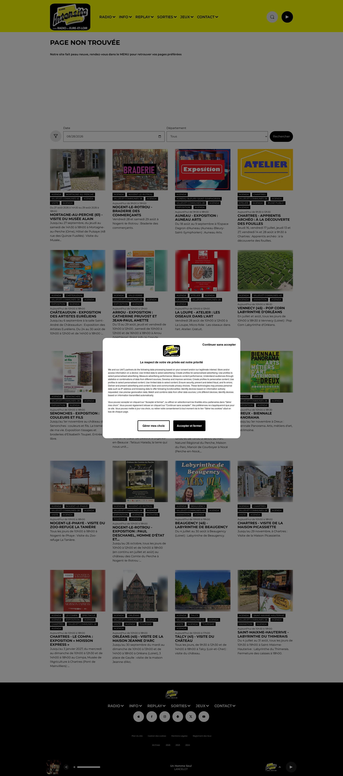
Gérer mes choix (154, 426)
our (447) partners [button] (125, 369)
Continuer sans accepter (219, 344)
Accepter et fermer (189, 426)
